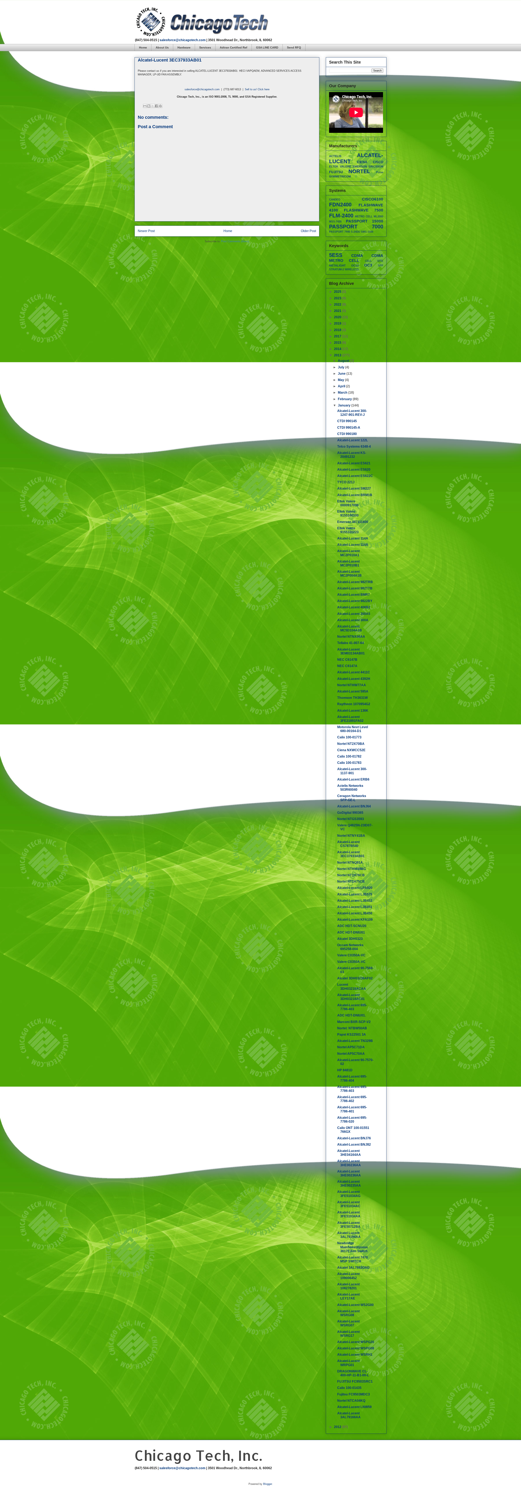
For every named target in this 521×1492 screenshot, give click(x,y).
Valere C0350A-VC (351, 955)
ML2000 (378, 216)
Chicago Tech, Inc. (198, 1455)
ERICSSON (376, 166)
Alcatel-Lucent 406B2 (353, 607)
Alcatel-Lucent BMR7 (353, 594)
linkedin (385, 9)
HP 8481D (344, 1070)
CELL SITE (374, 260)
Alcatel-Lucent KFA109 (355, 919)
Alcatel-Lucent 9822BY (354, 601)
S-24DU (355, 231)
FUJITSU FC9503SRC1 (355, 1381)
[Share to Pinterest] (160, 106)
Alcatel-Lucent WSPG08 (355, 1348)
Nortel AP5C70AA (351, 1053)
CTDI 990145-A (348, 427)
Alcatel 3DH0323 (350, 938)
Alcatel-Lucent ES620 (353, 469)
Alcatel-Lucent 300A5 (353, 614)
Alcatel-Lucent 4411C (353, 672)
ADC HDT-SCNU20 (351, 926)
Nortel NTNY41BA (351, 835)
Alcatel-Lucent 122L (352, 440)
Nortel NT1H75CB (351, 881)
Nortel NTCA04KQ (351, 1400)
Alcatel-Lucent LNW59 (354, 1407)
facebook (362, 9)
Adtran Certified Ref (233, 47)
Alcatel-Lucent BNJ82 (354, 1144)
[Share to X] (153, 106)
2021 (338, 311)
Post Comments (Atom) (235, 241)
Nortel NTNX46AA (351, 636)
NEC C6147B (347, 659)
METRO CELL (363, 216)
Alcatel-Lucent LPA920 (354, 888)
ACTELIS (335, 156)
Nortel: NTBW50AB (352, 1028)
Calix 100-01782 (349, 756)
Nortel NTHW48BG (351, 869)
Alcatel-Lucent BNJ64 (354, 806)
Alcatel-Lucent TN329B (355, 1041)
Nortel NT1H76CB (351, 875)
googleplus (377, 9)
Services (205, 47)
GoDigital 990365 (350, 812)
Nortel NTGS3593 (350, 819)
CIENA (362, 162)
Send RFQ (294, 47)
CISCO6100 (372, 199)
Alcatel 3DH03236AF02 (355, 978)
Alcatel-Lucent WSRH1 (354, 1354)
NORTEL (359, 171)
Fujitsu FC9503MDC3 (353, 1394)
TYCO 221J (346, 482)
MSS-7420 (335, 221)
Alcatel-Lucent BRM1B (354, 495)
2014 (338, 349)
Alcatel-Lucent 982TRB (355, 582)
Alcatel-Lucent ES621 (353, 463)
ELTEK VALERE (340, 166)
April (342, 386)
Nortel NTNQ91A (350, 862)
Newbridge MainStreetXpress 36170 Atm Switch (352, 1247)
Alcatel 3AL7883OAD (353, 1267)
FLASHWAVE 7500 (363, 210)
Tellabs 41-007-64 (350, 643)
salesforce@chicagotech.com (183, 40)
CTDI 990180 (347, 434)
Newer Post (146, 231)
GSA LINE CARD (267, 47)
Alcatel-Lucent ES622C (355, 476)
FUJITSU (336, 172)
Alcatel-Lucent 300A (352, 620)
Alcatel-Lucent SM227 (354, 488)
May (341, 380)
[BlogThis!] (149, 106)
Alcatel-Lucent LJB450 (354, 913)
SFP (380, 265)
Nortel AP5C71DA (351, 1047)
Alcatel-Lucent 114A (352, 538)
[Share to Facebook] (156, 106)
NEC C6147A (347, 666)
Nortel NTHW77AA (351, 685)
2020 (338, 317)
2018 (338, 330)
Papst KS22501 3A (351, 1034)
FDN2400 (340, 204)
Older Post (308, 231)
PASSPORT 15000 (364, 221)
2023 (338, 298)
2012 (338, 1427)
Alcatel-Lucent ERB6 (353, 779)
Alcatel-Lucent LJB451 (354, 907)
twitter (369, 9)
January (344, 405)
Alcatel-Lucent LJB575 (354, 894)
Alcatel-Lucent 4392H (353, 678)
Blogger (267, 1483)
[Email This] (145, 106)
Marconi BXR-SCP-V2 (354, 1022)
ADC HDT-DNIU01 (351, 932)
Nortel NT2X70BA (350, 743)
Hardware (183, 47)
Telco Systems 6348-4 (354, 446)
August (344, 360)
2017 (338, 336)
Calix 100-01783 (349, 762)
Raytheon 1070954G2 (353, 704)
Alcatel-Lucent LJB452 (354, 900)
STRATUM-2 (336, 269)
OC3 (368, 265)
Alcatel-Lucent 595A (352, 691)
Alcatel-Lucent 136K (352, 710)
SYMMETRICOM (340, 176)
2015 (338, 342)
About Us (162, 47)
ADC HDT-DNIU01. (351, 1015)
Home (143, 47)
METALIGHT (337, 265)
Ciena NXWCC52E (351, 750)
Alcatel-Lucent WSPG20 (355, 1342)
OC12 (355, 265)
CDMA (357, 255)
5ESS (335, 255)
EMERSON (360, 166)
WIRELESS (352, 269)
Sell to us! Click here (257, 89)
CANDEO (334, 199)
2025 (338, 291)
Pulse (379, 172)
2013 (338, 355)
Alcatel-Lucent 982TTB (354, 588)
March (343, 392)
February (345, 399)
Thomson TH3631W (352, 697)
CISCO (378, 162)
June (342, 373)
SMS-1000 (367, 231)
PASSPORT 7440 (339, 231)
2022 (338, 304)
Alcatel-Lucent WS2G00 (355, 1305)
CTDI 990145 (347, 421)
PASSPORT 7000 (356, 226)
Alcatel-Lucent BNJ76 (354, 1138)
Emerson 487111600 (352, 522)
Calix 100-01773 (349, 737)
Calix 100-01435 (349, 1388)
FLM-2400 (341, 215)
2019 (338, 323)
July (341, 367)
